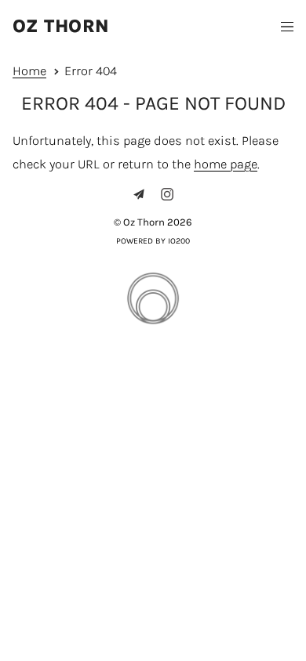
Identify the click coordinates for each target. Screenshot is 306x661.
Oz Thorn (61, 26)
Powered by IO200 (153, 241)
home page (225, 164)
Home (29, 70)
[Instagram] (167, 194)
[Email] (139, 194)
